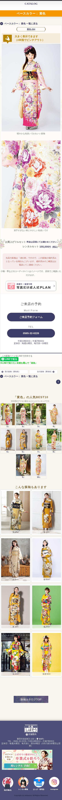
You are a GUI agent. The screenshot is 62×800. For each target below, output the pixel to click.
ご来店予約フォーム (31, 317)
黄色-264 (31, 29)
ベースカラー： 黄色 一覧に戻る (21, 23)
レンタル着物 (23, 789)
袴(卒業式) (8, 790)
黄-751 (46, 627)
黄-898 (16, 532)
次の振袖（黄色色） (45, 372)
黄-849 (16, 580)
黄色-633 (46, 674)
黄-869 (47, 532)
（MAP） (39, 739)
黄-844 (47, 580)
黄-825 (16, 627)
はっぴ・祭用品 (38, 789)
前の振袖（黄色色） (12, 372)
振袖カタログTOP (31, 699)
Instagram (54, 789)
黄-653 (16, 674)
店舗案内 (32, 734)
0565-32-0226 (31, 333)
